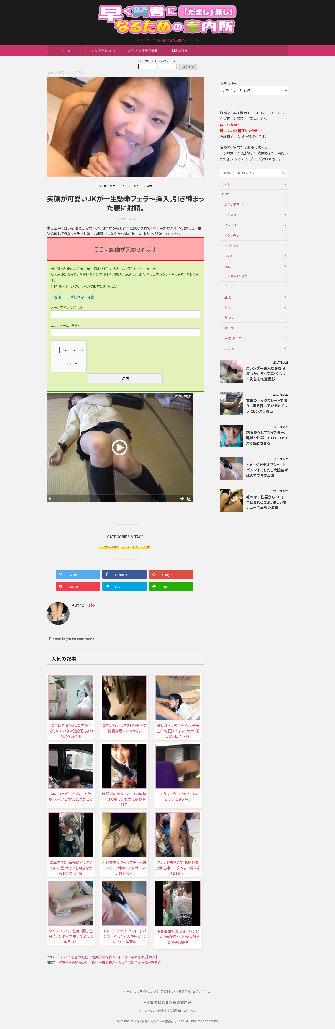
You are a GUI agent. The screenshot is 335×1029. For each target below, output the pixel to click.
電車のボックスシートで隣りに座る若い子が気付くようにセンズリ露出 (266, 405)
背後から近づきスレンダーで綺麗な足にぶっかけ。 (124, 727)
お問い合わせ (180, 50)
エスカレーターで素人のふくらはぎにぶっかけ (178, 796)
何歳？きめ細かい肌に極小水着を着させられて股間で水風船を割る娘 (110, 962)
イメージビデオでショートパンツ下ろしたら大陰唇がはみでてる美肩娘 (124, 936)
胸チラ (228, 327)
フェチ (228, 256)
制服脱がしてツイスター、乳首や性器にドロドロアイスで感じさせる (267, 438)
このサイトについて (104, 50)
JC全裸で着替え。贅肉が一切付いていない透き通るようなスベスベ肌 (71, 730)
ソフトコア (231, 245)
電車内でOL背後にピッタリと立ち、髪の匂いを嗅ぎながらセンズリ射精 (71, 868)
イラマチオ (231, 235)
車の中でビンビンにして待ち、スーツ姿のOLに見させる (71, 796)
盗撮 (227, 297)
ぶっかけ (230, 225)
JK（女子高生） (109, 547)
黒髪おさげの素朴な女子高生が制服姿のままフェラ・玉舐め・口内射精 (177, 730)
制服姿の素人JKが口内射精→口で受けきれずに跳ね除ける (124, 799)
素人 (135, 547)
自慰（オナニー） (235, 338)
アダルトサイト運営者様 (142, 50)
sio (91, 605)
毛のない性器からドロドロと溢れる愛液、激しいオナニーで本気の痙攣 (266, 502)
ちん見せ (230, 215)
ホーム (66, 50)
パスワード (167, 61)
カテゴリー (228, 83)
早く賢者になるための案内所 (167, 1002)
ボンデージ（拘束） (236, 276)
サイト (226, 184)
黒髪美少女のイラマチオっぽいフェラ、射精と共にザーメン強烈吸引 (124, 868)
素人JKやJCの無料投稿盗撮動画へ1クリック (167, 1010)
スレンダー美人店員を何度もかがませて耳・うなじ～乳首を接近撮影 (266, 373)
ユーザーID (147, 61)
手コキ (229, 286)
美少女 (145, 547)
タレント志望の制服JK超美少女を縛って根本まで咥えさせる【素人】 (177, 868)
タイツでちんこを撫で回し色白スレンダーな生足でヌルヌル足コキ (71, 936)
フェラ (125, 547)
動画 (225, 194)
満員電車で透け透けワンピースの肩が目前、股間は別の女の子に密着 (178, 936)
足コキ (229, 348)
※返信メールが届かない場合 (72, 296)
